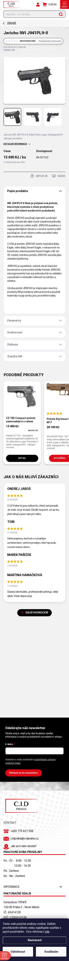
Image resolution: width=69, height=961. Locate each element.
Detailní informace (15, 144)
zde (47, 931)
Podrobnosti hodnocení (49, 41)
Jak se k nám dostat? (24, 846)
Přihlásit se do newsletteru (23, 773)
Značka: (9, 50)
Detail (22, 458)
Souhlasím (51, 951)
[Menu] (64, 4)
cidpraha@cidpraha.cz (25, 838)
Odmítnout (18, 951)
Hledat (61, 14)
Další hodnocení (36, 612)
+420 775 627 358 (22, 831)
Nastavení (34, 940)
